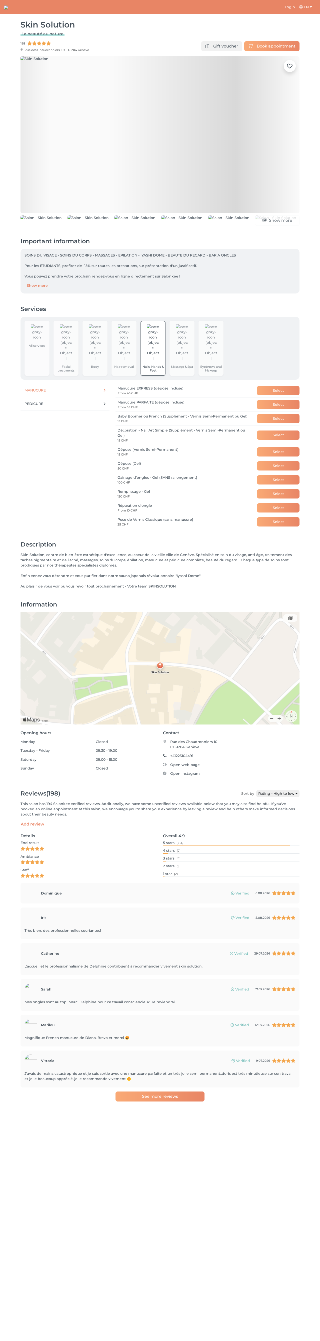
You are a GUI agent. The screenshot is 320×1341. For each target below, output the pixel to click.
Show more (37, 285)
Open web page (185, 764)
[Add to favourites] (290, 66)
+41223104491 (181, 756)
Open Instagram (185, 773)
